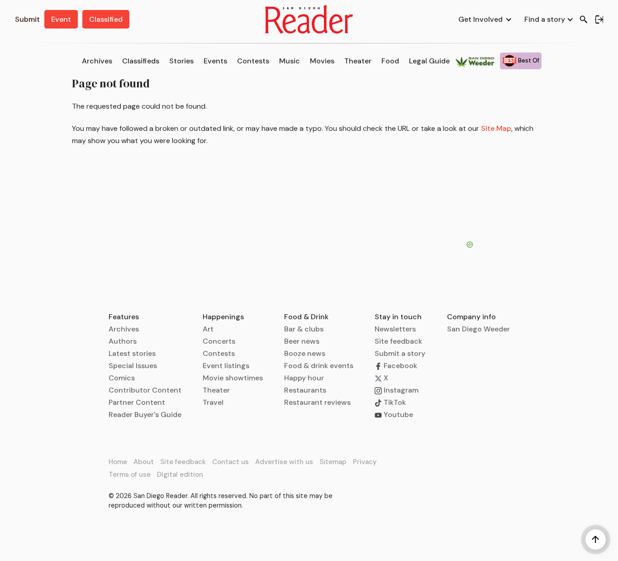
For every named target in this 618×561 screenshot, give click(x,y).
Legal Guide (429, 61)
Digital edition (180, 474)
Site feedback (398, 341)
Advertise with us (284, 461)
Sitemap (333, 461)
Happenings (223, 316)
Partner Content (137, 402)
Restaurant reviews (317, 402)
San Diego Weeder (478, 329)
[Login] (599, 19)
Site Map (496, 128)
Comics (122, 378)
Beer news (301, 341)
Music (289, 61)
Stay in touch (398, 316)
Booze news (304, 353)
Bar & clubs (303, 329)
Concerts (219, 341)
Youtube (397, 414)
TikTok (394, 402)
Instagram (400, 390)
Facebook (399, 365)
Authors (123, 341)
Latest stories (132, 353)
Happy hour (304, 378)
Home (118, 461)
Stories (181, 61)
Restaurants (305, 390)
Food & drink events (318, 365)
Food (390, 61)
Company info (471, 316)
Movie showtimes (233, 378)
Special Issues (133, 365)
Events (215, 61)
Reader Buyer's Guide (145, 414)
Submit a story (400, 353)
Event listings (226, 365)
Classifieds (140, 61)
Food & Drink (306, 316)
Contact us (230, 461)
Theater (357, 61)
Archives (97, 61)
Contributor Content (145, 390)
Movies (322, 61)
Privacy (365, 461)
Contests (253, 61)
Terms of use (130, 474)
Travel (213, 402)
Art (208, 329)
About (143, 461)
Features (124, 316)
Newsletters (395, 329)
